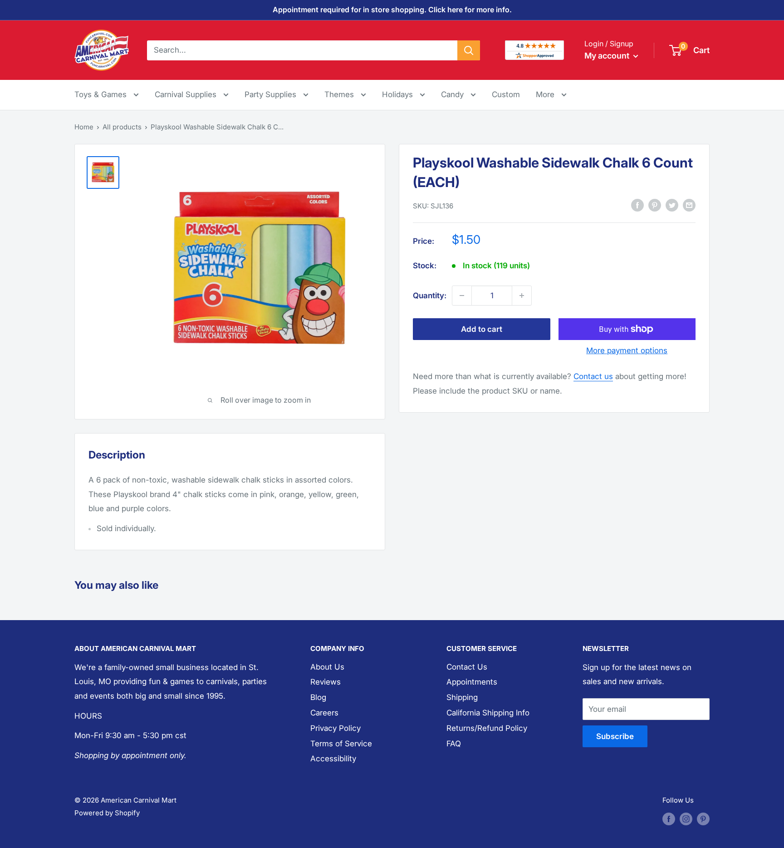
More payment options (626, 350)
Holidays (398, 94)
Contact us (593, 376)
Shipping (462, 697)
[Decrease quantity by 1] (461, 295)
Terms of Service (341, 743)
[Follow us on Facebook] (668, 818)
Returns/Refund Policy (486, 728)
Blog (318, 697)
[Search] (468, 50)
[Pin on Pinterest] (654, 205)
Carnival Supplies (187, 94)
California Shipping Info (487, 712)
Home (83, 127)
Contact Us (466, 666)
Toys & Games (101, 94)
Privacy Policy (335, 728)
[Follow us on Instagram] (686, 818)
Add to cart (481, 329)
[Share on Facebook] (637, 205)
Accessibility (333, 758)
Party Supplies (272, 94)
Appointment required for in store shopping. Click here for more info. (392, 9)
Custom (506, 94)
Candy (453, 94)
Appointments (471, 681)
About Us (327, 666)
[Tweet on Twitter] (672, 205)
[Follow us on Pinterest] (703, 818)
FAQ (453, 743)
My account (607, 55)
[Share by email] (689, 205)
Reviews (325, 681)
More (551, 94)
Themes (340, 94)
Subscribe (615, 736)
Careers (324, 712)
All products (122, 127)
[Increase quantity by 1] (521, 295)
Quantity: (429, 295)
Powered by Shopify (107, 813)
